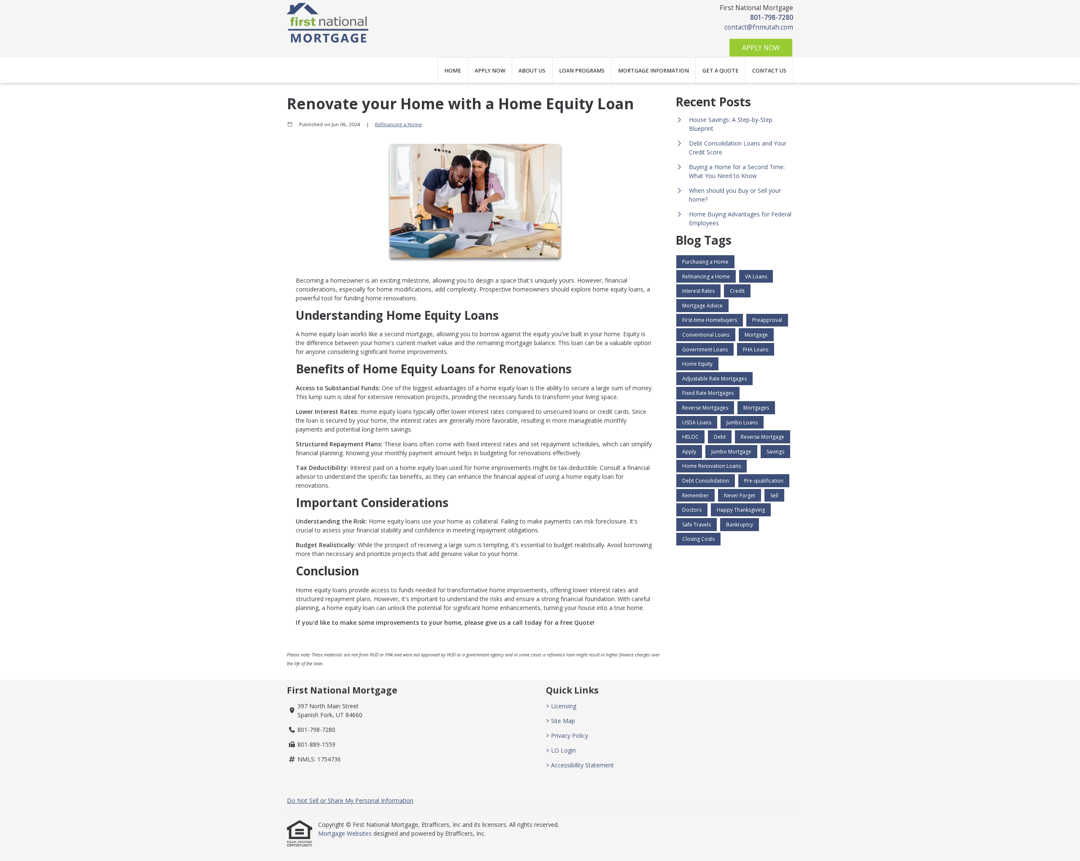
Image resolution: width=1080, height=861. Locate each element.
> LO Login (561, 750)
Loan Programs (582, 70)
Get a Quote (720, 70)
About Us (531, 70)
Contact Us (769, 70)
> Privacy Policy (567, 735)
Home (452, 70)
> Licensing (561, 706)
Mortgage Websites (345, 833)
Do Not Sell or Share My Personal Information (350, 800)
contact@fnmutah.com (758, 27)
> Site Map (560, 721)
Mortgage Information (653, 70)
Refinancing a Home (398, 124)
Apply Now (761, 47)
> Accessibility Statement (580, 765)
